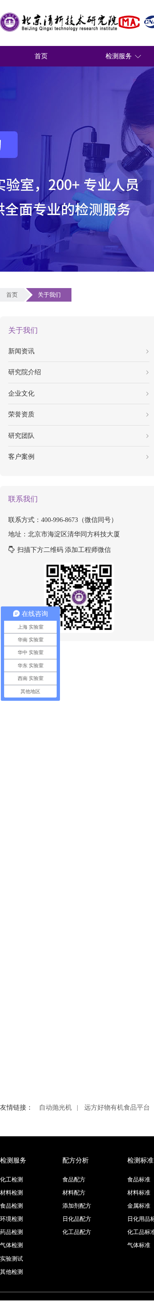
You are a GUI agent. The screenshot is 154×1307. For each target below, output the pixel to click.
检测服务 (119, 56)
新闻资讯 (21, 351)
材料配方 (73, 1193)
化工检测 (11, 1180)
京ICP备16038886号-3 (124, 1303)
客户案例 (21, 456)
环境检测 (11, 1219)
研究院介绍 (24, 372)
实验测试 (11, 1259)
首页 (41, 56)
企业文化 (21, 393)
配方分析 (75, 1160)
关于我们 (51, 295)
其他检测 (11, 1272)
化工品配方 (76, 1232)
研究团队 (21, 435)
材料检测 (11, 1193)
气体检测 (11, 1245)
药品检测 (11, 1232)
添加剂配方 (76, 1206)
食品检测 (11, 1206)
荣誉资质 (21, 414)
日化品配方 (76, 1219)
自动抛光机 (55, 1107)
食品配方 (73, 1180)
